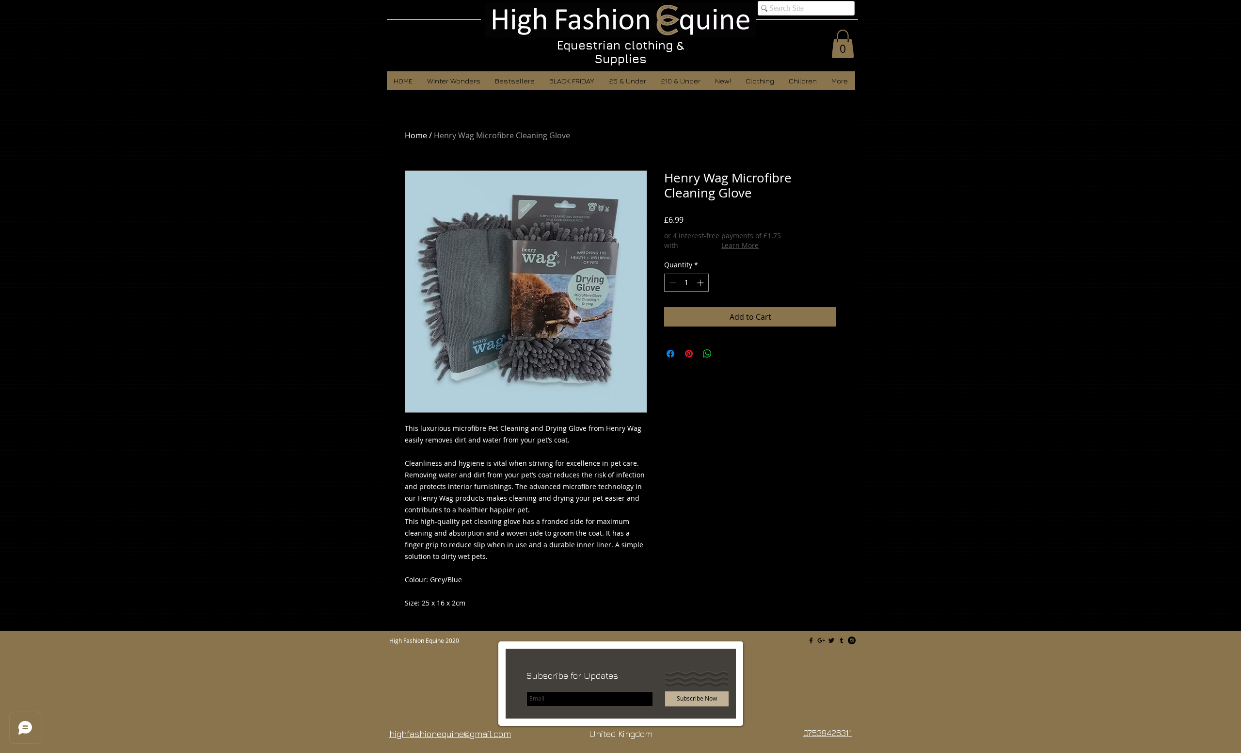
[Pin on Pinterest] (689, 354)
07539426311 (827, 733)
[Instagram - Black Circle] (852, 640)
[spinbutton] (686, 282)
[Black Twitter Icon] (831, 640)
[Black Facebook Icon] (811, 640)
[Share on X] (726, 354)
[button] (843, 44)
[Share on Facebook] (670, 354)
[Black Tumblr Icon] (841, 640)
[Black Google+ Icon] (821, 640)
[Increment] (701, 282)
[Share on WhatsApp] (707, 354)
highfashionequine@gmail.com (450, 734)
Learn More (740, 245)
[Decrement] (672, 282)
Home (416, 135)
